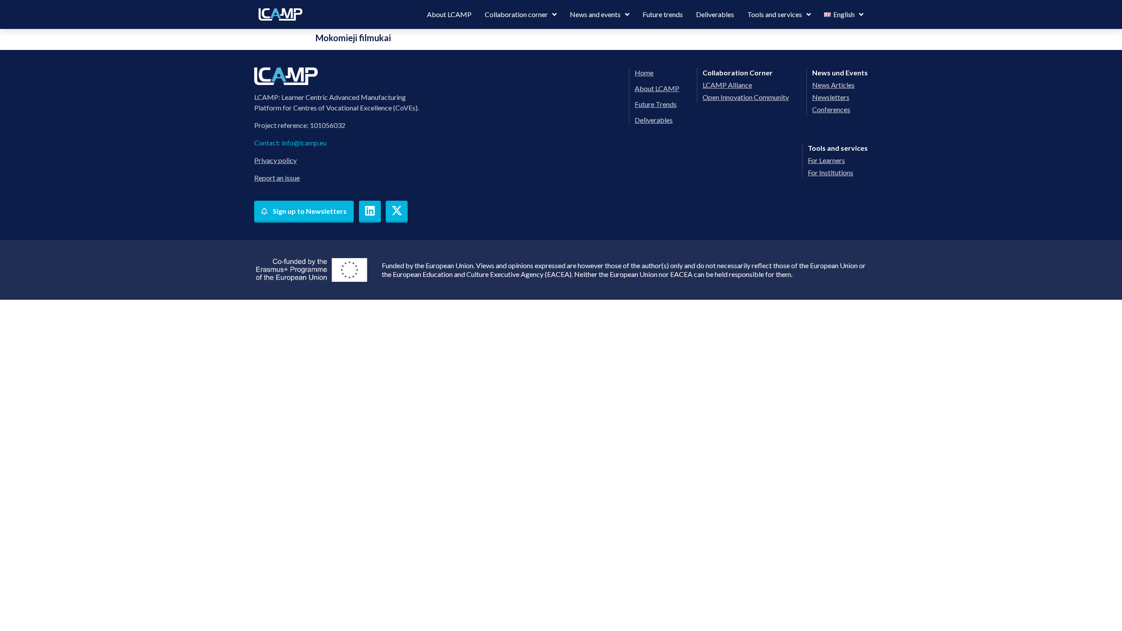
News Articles (833, 85)
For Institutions (830, 172)
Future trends (663, 14)
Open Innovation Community (746, 97)
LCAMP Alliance (727, 85)
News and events (595, 14)
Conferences (831, 109)
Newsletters (830, 97)
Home (644, 72)
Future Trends (656, 104)
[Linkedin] (370, 212)
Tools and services (774, 14)
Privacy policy (275, 160)
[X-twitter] (397, 212)
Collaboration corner (516, 14)
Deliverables (715, 14)
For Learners (826, 160)
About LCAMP (449, 14)
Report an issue (277, 178)
